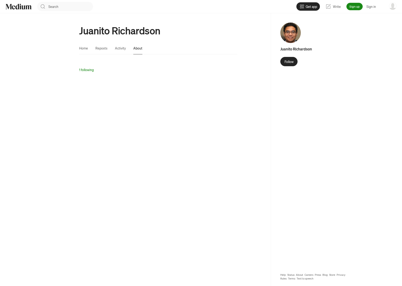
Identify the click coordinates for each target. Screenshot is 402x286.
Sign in (371, 6)
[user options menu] (392, 6)
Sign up (354, 6)
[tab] (83, 48)
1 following (86, 70)
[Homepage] (19, 7)
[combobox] (70, 6)
